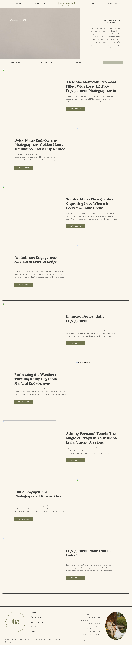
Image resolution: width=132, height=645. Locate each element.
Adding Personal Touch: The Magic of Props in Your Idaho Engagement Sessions (91, 438)
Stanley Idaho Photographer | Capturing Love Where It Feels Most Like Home (90, 204)
